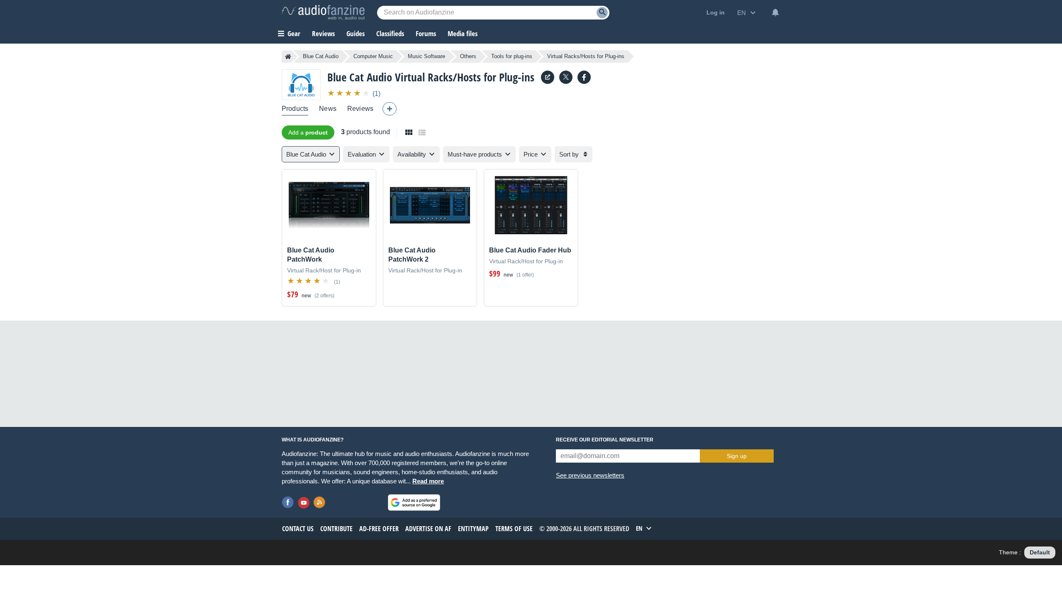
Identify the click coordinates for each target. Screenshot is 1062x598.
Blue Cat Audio (321, 56)
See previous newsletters (590, 475)
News (327, 108)
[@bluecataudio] (565, 77)
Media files (462, 33)
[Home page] (288, 56)
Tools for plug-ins (511, 56)
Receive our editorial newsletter (604, 440)
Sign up (737, 456)
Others (468, 56)
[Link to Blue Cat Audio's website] (547, 77)
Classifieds (390, 33)
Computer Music (373, 56)
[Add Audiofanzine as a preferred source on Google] (414, 502)
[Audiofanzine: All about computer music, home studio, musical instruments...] (323, 12)
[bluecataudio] (584, 77)
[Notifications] (775, 12)
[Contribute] (389, 108)
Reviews (323, 33)
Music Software (426, 56)
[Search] (602, 12)
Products (295, 108)
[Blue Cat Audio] (301, 84)
